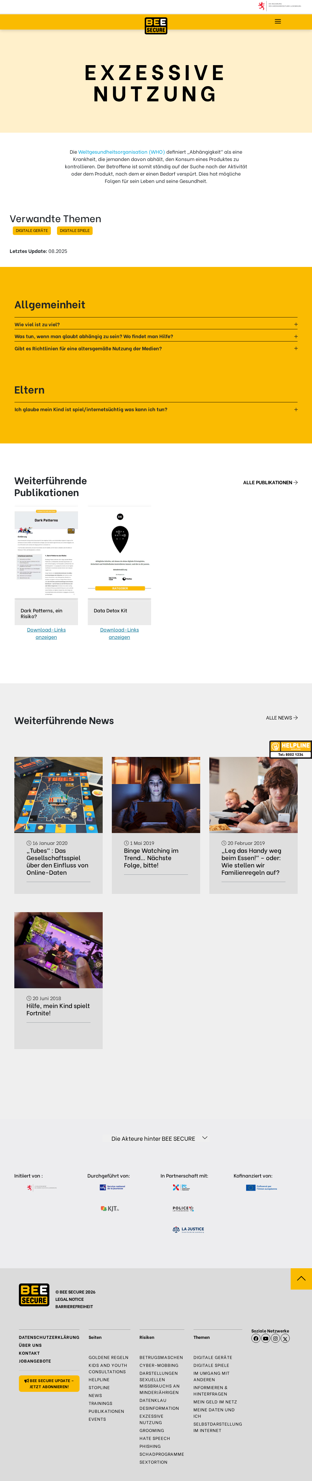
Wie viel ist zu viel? (37, 323)
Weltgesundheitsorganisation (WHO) (121, 151)
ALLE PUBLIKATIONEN (268, 481)
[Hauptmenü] (278, 21)
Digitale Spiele (75, 230)
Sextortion (154, 1461)
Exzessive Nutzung (152, 1419)
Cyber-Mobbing (159, 1365)
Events (97, 1419)
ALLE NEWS (279, 717)
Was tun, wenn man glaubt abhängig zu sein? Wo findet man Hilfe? (94, 335)
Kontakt (29, 1353)
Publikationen (106, 1411)
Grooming (152, 1430)
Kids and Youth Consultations (108, 1368)
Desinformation (159, 1408)
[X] (285, 1338)
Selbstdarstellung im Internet (217, 1426)
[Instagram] (275, 1338)
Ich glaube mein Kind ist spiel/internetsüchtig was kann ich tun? (91, 408)
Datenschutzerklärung (49, 1337)
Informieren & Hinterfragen (210, 1390)
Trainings (100, 1403)
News (95, 1395)
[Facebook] (256, 1338)
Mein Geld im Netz (215, 1401)
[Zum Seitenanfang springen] (301, 1279)
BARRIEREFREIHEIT (74, 1306)
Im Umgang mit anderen (211, 1376)
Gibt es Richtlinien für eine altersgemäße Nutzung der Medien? (88, 348)
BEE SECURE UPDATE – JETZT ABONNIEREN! (51, 1383)
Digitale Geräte (32, 230)
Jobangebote (35, 1360)
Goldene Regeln (109, 1357)
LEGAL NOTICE (69, 1299)
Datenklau (153, 1400)
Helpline (99, 1379)
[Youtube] (265, 1338)
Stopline (99, 1387)
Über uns (30, 1345)
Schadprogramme (162, 1454)
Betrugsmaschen (161, 1357)
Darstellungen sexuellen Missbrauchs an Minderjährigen (160, 1382)
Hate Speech (155, 1438)
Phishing (150, 1446)
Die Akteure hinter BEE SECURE (153, 1138)
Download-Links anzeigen (46, 633)
